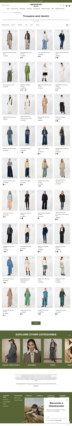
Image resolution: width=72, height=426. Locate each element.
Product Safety (6, 401)
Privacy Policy (58, 420)
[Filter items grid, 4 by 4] (67, 25)
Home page (4, 12)
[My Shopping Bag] (69, 5)
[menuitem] (9, 9)
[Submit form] (65, 417)
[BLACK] (22, 57)
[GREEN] (55, 153)
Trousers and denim (17, 12)
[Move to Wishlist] (15, 31)
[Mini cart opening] (70, 5)
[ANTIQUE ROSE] (20, 152)
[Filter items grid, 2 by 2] (69, 25)
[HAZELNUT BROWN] (20, 57)
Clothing (10, 12)
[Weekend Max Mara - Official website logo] (36, 5)
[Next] (69, 335)
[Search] (60, 5)
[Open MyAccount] (64, 5)
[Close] (67, 400)
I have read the (55, 420)
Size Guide (5, 406)
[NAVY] (38, 56)
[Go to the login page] (63, 5)
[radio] (20, 57)
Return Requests (18, 400)
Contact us (5, 399)
